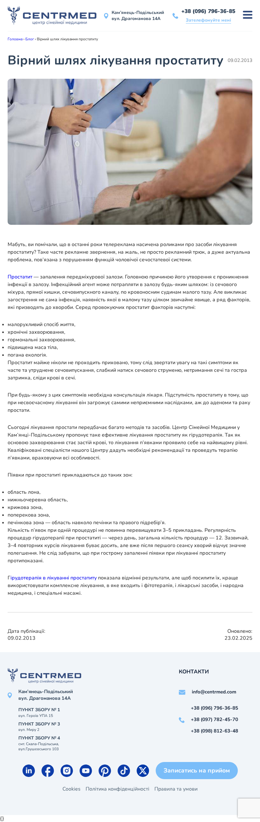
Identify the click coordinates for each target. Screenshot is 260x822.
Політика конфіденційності (117, 788)
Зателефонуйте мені (208, 20)
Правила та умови (176, 788)
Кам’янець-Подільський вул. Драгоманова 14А (138, 16)
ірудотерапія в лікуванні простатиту (53, 577)
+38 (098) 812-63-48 (214, 731)
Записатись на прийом (197, 770)
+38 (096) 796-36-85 (208, 11)
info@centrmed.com (214, 692)
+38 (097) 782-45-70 (214, 719)
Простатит (20, 276)
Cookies (71, 788)
